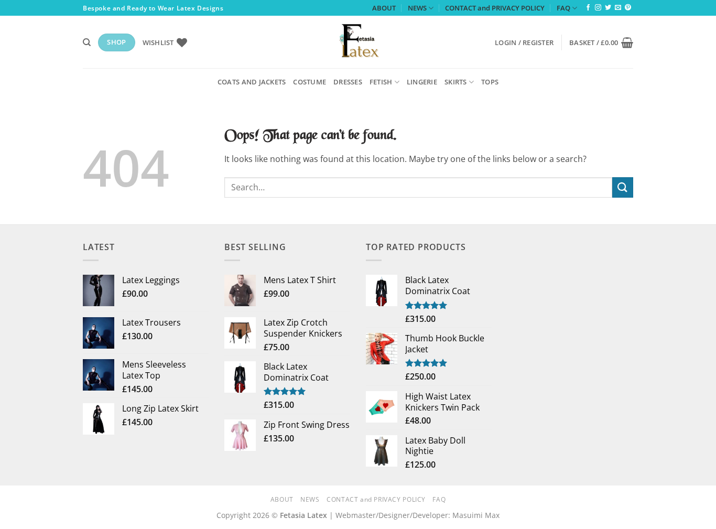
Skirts (455, 82)
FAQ (563, 8)
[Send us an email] (618, 8)
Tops (489, 82)
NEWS (417, 8)
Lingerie (422, 82)
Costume (309, 82)
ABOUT (384, 8)
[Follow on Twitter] (608, 8)
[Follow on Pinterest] (628, 8)
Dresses (347, 82)
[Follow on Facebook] (588, 8)
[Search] (87, 42)
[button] (524, 42)
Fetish (381, 82)
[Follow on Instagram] (598, 8)
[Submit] (622, 187)
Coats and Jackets (252, 82)
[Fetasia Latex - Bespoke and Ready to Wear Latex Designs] (358, 42)
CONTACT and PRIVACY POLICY (495, 8)
